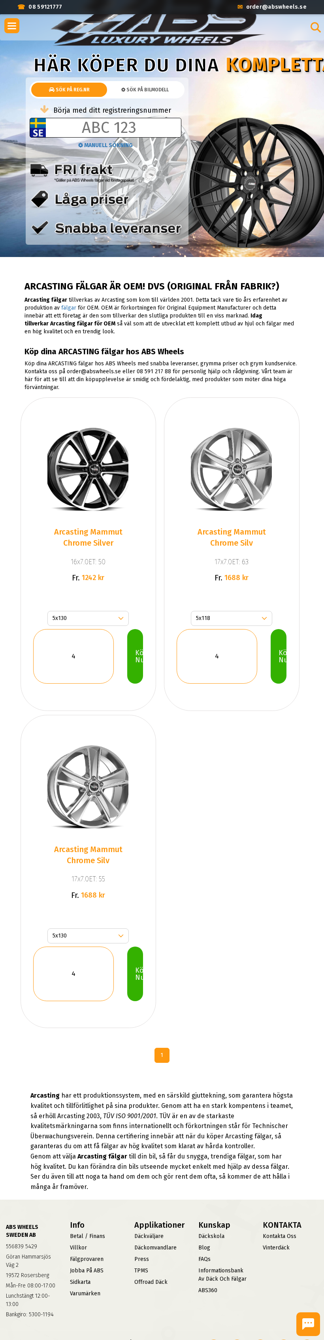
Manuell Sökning (108, 145)
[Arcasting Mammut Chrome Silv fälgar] (231, 469)
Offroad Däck (151, 1282)
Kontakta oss (279, 1236)
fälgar (68, 307)
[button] (11, 25)
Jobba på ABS (87, 1270)
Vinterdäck (276, 1247)
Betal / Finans (87, 1236)
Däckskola (211, 1236)
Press (141, 1259)
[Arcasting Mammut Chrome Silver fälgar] (87, 469)
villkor (78, 1247)
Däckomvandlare (155, 1247)
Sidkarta (80, 1282)
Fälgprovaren (87, 1259)
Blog (204, 1247)
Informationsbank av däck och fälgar (222, 1274)
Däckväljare (149, 1236)
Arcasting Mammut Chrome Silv (232, 537)
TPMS (141, 1270)
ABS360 (207, 1290)
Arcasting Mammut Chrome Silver (88, 537)
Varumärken (85, 1293)
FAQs (204, 1259)
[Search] (316, 27)
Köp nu (139, 656)
